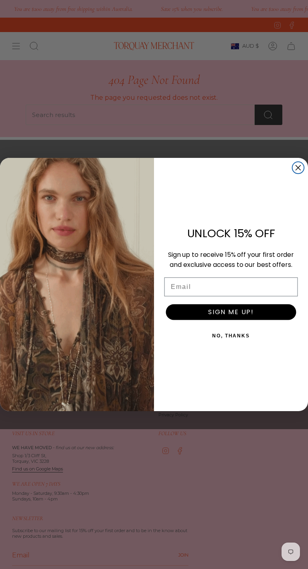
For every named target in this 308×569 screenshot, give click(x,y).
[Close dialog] (298, 168)
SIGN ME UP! (231, 312)
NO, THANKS (231, 336)
